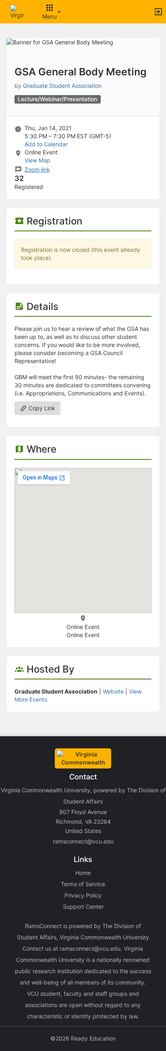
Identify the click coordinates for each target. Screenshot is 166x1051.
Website (113, 691)
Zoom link (37, 169)
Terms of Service (83, 884)
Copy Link (41, 408)
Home (83, 872)
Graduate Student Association (62, 85)
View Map (37, 160)
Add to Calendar (46, 144)
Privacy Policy (83, 895)
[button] (17, 11)
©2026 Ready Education (83, 1038)
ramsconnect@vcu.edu (83, 841)
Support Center (83, 906)
